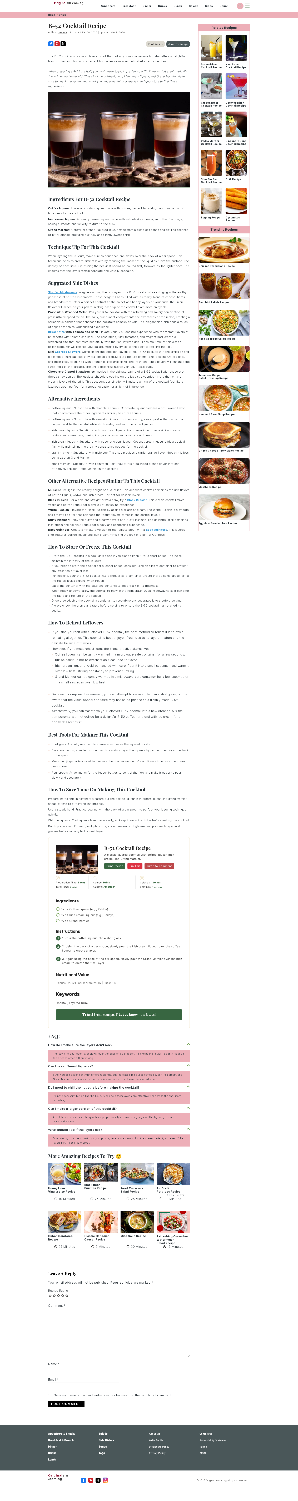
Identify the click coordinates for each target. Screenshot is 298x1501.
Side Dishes (106, 1440)
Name (53, 1364)
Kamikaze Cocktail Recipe (236, 66)
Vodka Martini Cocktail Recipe (211, 142)
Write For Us (156, 1440)
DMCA (203, 1453)
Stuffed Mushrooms (62, 292)
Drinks (162, 6)
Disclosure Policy (159, 1446)
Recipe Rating (58, 1290)
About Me (154, 1433)
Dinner (146, 6)
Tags (102, 1453)
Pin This (135, 866)
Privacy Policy (157, 1453)
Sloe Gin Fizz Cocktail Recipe (211, 181)
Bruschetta (56, 332)
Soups (224, 6)
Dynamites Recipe (233, 219)
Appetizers (108, 6)
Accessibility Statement (214, 1440)
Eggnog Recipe (211, 217)
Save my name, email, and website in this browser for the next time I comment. (113, 1395)
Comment (57, 1305)
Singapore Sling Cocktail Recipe (236, 142)
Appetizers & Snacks (61, 1433)
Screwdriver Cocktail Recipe (211, 66)
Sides (209, 6)
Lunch (178, 6)
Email (53, 1379)
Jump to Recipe (178, 44)
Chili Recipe (233, 179)
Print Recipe (155, 44)
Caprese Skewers (68, 351)
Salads (193, 6)
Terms (203, 1446)
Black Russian (137, 500)
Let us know (128, 1014)
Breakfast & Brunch (61, 1440)
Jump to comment (159, 866)
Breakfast (129, 6)
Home (51, 14)
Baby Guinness (156, 529)
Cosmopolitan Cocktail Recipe (236, 104)
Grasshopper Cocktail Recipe (211, 104)
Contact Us (206, 1433)
